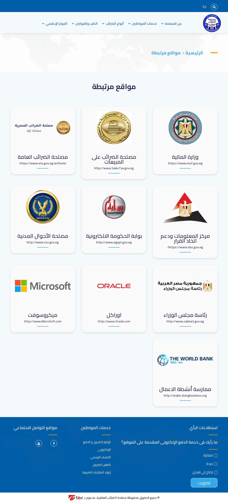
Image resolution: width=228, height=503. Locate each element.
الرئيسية (194, 53)
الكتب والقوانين (86, 23)
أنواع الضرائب (115, 23)
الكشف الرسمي (100, 457)
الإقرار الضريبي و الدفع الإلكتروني (97, 445)
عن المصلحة (173, 23)
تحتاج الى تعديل (202, 472)
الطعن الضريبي (101, 465)
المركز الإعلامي (56, 23)
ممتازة (208, 455)
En (204, 7)
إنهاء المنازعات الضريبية (96, 472)
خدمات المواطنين (144, 23)
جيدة (209, 463)
